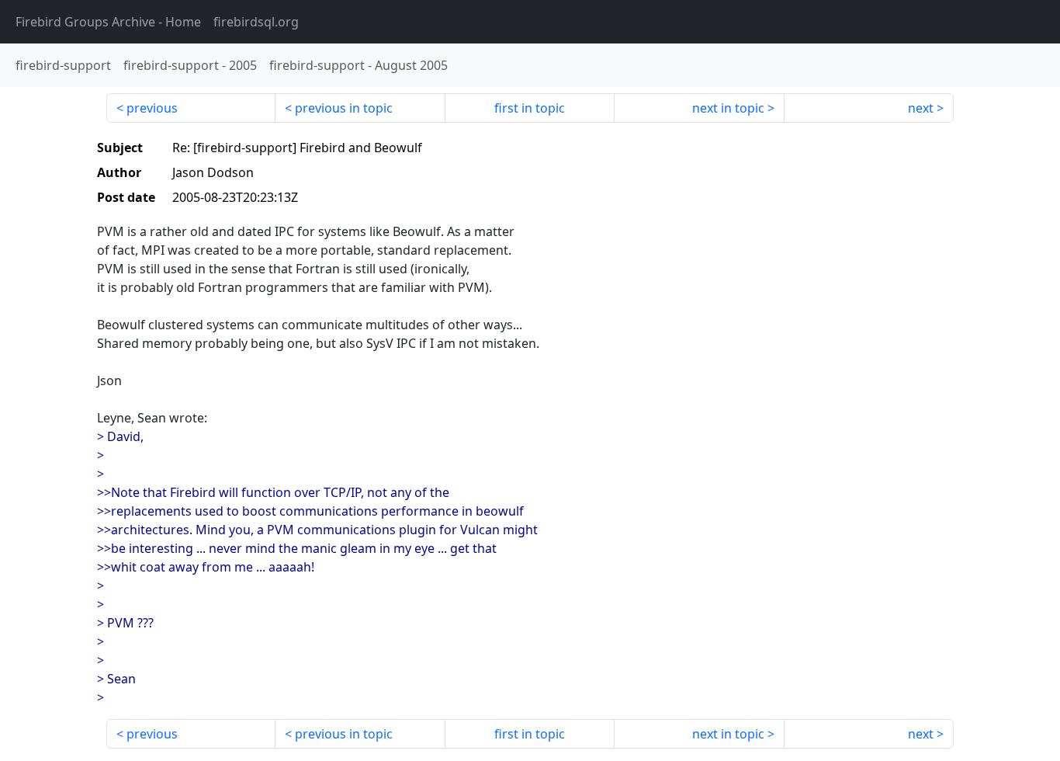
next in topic (728, 107)
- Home (108, 21)
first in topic (529, 107)
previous (152, 107)
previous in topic (344, 107)
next (921, 107)
